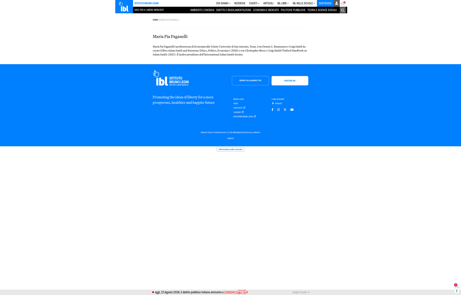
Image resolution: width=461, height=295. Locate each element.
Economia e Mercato (266, 10)
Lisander (237, 112)
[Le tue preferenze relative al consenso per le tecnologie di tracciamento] (457, 291)
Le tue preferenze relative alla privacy (244, 132)
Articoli (268, 3)
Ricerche (239, 3)
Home (155, 19)
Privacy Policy (207, 132)
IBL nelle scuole (303, 3)
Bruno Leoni (238, 99)
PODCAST (278, 103)
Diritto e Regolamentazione (233, 10)
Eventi (253, 3)
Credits (230, 138)
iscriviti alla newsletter (250, 80)
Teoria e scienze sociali (322, 10)
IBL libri (282, 3)
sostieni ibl (290, 80)
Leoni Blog (238, 107)
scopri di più (299, 292)
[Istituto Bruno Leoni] (124, 6)
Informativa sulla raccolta (230, 149)
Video (235, 103)
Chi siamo (222, 3)
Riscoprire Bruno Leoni (243, 116)
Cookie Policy (220, 132)
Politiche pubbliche (293, 10)
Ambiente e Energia (202, 10)
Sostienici (325, 3)
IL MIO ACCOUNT (278, 99)
